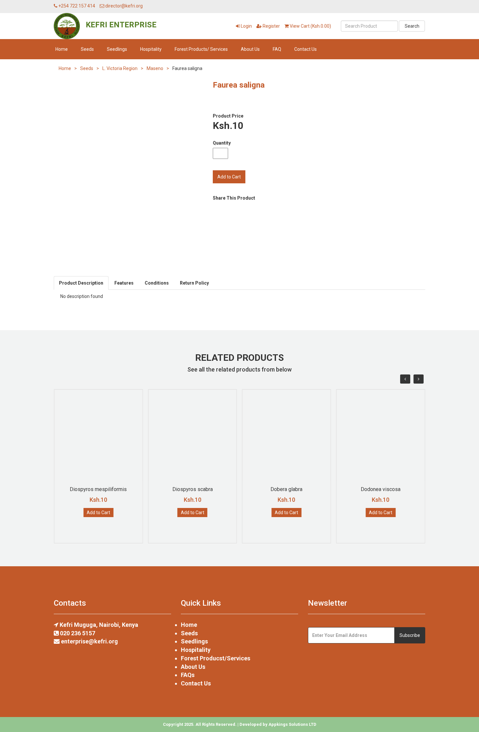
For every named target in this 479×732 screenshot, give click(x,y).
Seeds (87, 49)
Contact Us (305, 49)
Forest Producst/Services (215, 658)
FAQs (188, 674)
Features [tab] (124, 283)
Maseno (155, 68)
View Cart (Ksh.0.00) (310, 26)
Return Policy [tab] (194, 283)
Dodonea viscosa (380, 489)
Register (271, 26)
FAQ (277, 49)
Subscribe (409, 635)
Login (246, 26)
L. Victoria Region (120, 68)
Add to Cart (98, 512)
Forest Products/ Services (201, 49)
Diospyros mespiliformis (98, 489)
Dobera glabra (286, 489)
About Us (250, 49)
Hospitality (151, 49)
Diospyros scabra (192, 489)
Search (412, 26)
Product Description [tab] (81, 283)
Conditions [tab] (157, 283)
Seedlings (117, 49)
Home (61, 49)
